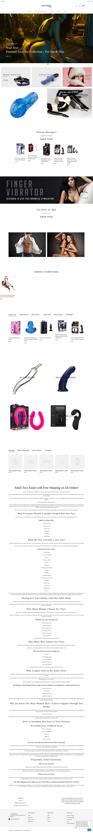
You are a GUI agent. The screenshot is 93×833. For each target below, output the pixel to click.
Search (29, 815)
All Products (30, 817)
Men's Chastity (37, 450)
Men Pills (11, 450)
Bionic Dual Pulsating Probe (45, 337)
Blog (68, 821)
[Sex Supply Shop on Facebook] (88, 1)
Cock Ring (48, 450)
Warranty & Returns (70, 815)
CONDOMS (69, 314)
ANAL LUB (47, 314)
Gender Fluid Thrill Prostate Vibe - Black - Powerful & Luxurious (58, 160)
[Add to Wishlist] (24, 144)
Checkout (49, 821)
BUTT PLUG (36, 314)
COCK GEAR (58, 314)
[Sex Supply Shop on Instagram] (91, 1)
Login (48, 815)
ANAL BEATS (23, 314)
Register (48, 817)
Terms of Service (31, 819)
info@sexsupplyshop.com (21, 802)
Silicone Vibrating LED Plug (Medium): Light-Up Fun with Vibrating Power (61, 336)
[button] (45, 64)
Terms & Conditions (70, 817)
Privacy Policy (69, 819)
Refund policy (30, 821)
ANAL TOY (12, 314)
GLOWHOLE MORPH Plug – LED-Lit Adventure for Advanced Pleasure (31, 339)
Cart (48, 819)
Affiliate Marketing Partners (72, 823)
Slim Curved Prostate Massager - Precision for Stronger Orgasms (33, 157)
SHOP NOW (72, 56)
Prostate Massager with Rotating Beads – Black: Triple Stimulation (46, 160)
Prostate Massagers (23, 450)
